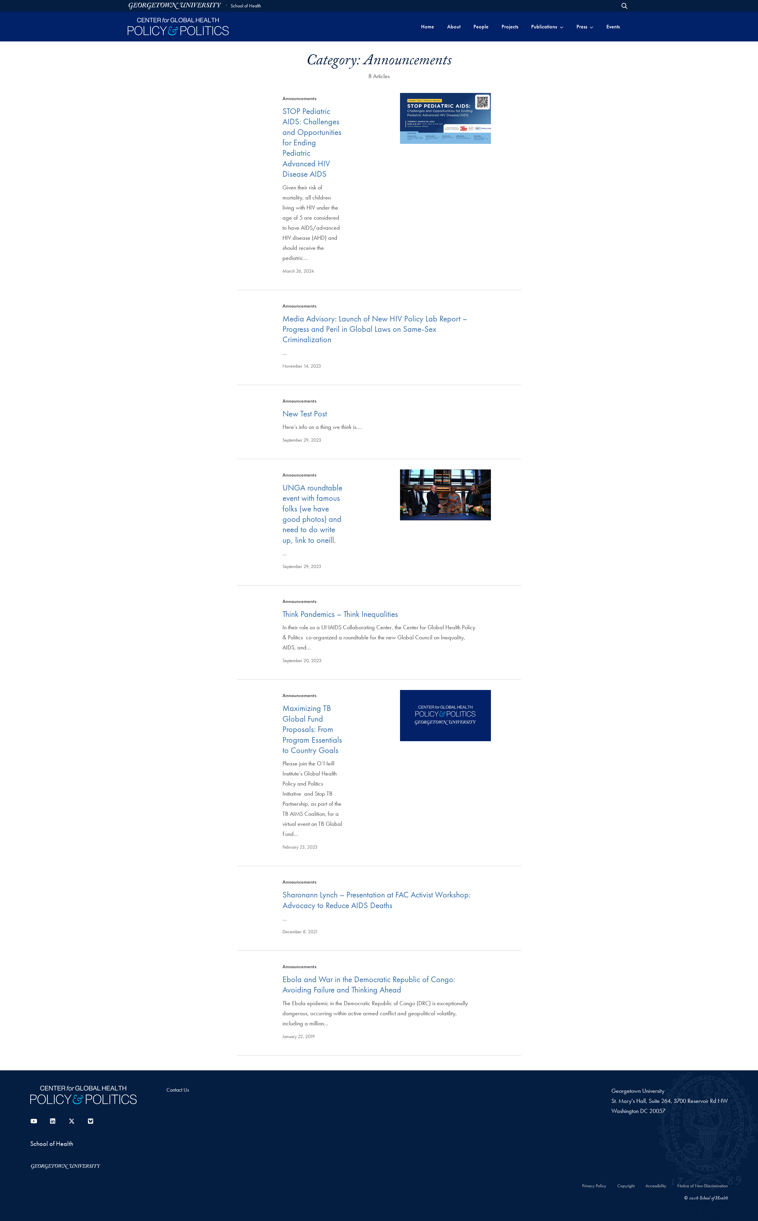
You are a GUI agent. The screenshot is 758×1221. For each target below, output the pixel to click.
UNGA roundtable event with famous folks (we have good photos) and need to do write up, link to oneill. (312, 513)
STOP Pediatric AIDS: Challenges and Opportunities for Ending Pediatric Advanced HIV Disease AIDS (311, 142)
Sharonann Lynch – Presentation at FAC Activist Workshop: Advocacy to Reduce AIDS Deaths (376, 899)
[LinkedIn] (52, 1121)
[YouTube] (33, 1121)
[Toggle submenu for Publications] (561, 27)
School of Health (246, 6)
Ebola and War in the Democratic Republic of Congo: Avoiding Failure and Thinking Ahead (368, 984)
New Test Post (304, 413)
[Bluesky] (90, 1121)
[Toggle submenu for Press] (591, 27)
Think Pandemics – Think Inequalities (340, 614)
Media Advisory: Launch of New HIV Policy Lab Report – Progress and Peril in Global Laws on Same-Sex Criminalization (374, 329)
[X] (71, 1121)
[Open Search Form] (624, 6)
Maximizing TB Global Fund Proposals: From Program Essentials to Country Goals (312, 729)
